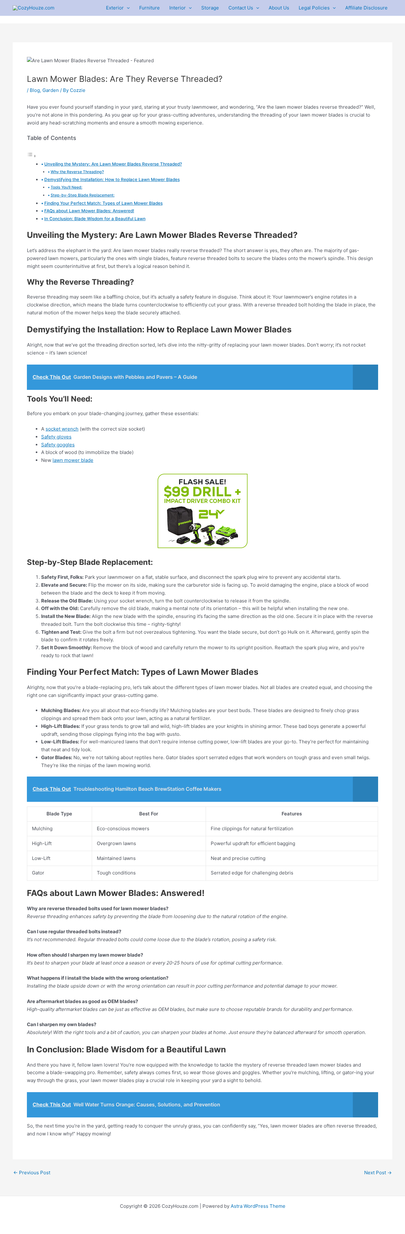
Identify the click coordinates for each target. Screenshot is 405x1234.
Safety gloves (56, 437)
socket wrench (62, 429)
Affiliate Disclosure (366, 8)
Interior (177, 8)
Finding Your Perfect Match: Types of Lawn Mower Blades (103, 203)
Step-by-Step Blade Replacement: (83, 195)
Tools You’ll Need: (66, 187)
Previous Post (31, 1172)
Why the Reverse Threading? (77, 171)
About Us (279, 8)
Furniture (149, 8)
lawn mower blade (73, 460)
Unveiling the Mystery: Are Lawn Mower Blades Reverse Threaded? (113, 163)
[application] (127, 8)
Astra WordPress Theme (258, 1206)
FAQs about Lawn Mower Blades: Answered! (89, 210)
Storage (210, 8)
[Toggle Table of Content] (31, 156)
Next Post (378, 1172)
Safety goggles (58, 445)
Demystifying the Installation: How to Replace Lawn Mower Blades (112, 179)
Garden (50, 90)
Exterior (115, 8)
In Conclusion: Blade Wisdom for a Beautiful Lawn (95, 218)
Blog (35, 90)
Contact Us (240, 8)
